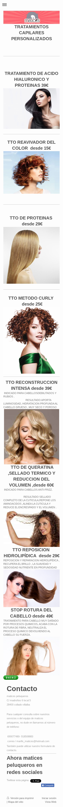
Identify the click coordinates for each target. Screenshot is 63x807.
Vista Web (50, 801)
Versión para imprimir (22, 798)
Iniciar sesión (49, 798)
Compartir (49, 785)
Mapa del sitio (15, 801)
